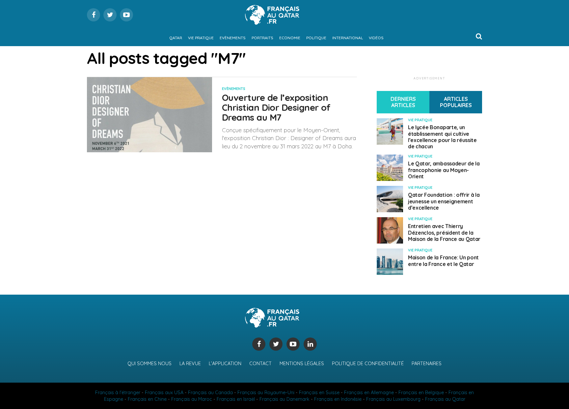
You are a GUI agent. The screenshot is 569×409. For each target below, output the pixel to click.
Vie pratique (201, 37)
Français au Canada (210, 392)
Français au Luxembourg (393, 399)
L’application (225, 363)
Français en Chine (147, 399)
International (347, 37)
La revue (190, 363)
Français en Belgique (421, 392)
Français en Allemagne (369, 392)
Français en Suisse (319, 392)
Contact (260, 363)
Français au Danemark (284, 399)
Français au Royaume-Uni (265, 392)
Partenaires (427, 363)
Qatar (175, 37)
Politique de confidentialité (368, 363)
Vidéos (376, 37)
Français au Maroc (191, 399)
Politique (316, 37)
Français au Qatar (445, 399)
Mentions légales (302, 363)
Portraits (262, 37)
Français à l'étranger (117, 392)
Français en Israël (236, 399)
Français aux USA (164, 392)
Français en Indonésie (338, 399)
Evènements (233, 37)
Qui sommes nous (149, 363)
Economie (289, 37)
